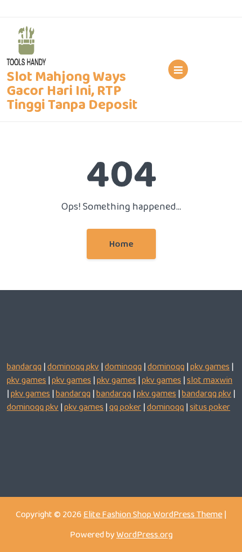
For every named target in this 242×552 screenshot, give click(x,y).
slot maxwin (209, 379)
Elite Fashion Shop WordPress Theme (152, 514)
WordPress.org (144, 534)
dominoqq (123, 366)
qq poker (125, 406)
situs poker (210, 406)
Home (121, 243)
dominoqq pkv (73, 366)
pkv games (210, 366)
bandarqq (24, 366)
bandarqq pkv (206, 393)
